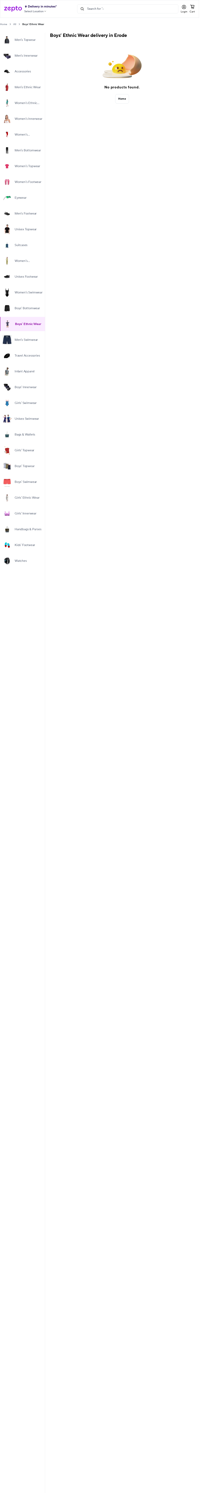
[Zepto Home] (13, 9)
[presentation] (10, 24)
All (14, 24)
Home (3, 24)
